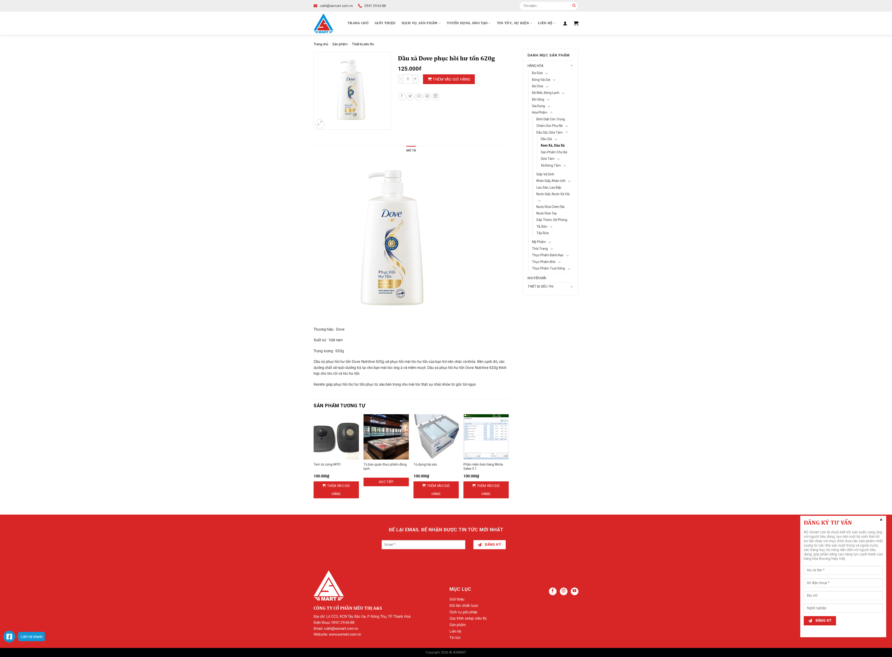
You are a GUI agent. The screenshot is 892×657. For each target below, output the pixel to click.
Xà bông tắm (551, 165)
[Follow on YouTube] (574, 591)
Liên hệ (545, 23)
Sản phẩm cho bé (554, 152)
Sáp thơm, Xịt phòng (551, 220)
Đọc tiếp (386, 482)
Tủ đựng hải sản (425, 464)
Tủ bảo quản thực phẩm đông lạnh (385, 466)
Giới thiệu (385, 23)
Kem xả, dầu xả (553, 145)
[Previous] (313, 460)
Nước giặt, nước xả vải (553, 194)
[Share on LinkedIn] (435, 96)
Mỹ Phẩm (539, 242)
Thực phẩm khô (543, 262)
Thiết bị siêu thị (363, 44)
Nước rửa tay (546, 213)
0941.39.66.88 (342, 622)
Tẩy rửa (542, 233)
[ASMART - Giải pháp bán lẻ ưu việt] (323, 23)
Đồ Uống (538, 99)
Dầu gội (546, 139)
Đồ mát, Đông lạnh (545, 93)
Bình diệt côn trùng (550, 119)
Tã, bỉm (541, 226)
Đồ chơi (537, 86)
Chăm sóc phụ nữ (549, 126)
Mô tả (411, 150)
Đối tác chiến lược (463, 605)
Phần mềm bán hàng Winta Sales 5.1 (483, 466)
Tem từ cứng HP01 (327, 464)
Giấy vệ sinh (545, 174)
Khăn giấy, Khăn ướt (550, 181)
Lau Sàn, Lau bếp (548, 187)
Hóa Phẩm (539, 112)
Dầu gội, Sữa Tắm (549, 132)
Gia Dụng (538, 106)
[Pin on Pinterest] (427, 96)
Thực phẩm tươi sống (548, 268)
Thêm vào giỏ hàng (451, 79)
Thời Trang (540, 248)
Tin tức (455, 637)
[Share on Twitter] (410, 96)
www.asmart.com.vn (345, 634)
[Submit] (574, 5)
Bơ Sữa (537, 73)
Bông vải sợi (541, 80)
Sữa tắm (547, 159)
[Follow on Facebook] (553, 591)
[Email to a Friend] (419, 96)
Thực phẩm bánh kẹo (548, 255)
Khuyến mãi (537, 278)
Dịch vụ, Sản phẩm (419, 23)
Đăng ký (492, 544)
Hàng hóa (536, 66)
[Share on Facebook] (402, 96)
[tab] (411, 150)
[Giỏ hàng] (576, 23)
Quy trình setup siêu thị (468, 618)
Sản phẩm (340, 44)
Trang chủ (358, 23)
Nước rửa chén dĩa (550, 207)
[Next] (508, 460)
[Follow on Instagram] (563, 591)
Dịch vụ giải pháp (463, 612)
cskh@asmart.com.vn (341, 628)
